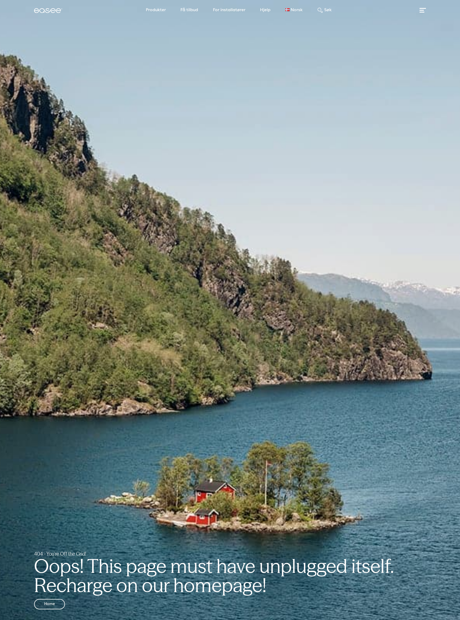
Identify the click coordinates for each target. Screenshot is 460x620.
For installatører (229, 10)
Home (49, 604)
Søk (328, 10)
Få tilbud (189, 10)
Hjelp (265, 10)
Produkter (156, 10)
